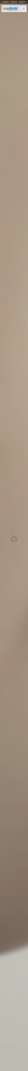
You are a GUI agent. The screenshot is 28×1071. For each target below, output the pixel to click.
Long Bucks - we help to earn (10, 9)
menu (24, 8)
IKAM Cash (14, 2)
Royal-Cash (22, 2)
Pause (14, 539)
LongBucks (5, 2)
